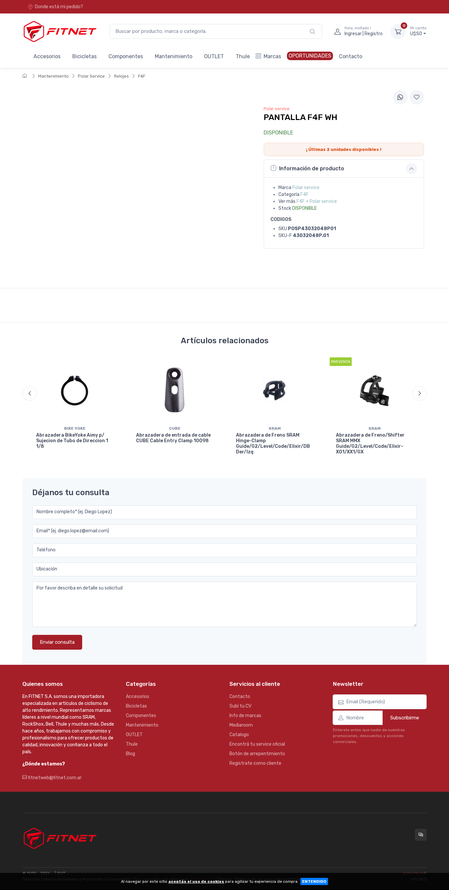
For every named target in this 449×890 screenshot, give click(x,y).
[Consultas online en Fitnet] (421, 835)
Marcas (272, 56)
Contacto (350, 56)
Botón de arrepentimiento (257, 754)
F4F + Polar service (316, 201)
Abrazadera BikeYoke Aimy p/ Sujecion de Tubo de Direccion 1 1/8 (72, 440)
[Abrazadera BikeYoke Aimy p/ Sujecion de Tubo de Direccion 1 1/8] (75, 390)
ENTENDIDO (314, 881)
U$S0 (418, 31)
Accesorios (47, 56)
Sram (275, 428)
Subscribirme (404, 718)
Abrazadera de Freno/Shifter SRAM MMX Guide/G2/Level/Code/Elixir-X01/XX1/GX (370, 443)
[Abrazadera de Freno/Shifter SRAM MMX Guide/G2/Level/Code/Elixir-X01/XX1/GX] (374, 390)
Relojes (121, 76)
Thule (243, 56)
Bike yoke (74, 428)
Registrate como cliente (255, 763)
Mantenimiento (173, 56)
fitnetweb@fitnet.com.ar (54, 778)
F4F (141, 76)
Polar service (305, 187)
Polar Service (91, 76)
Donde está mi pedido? (59, 7)
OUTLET (214, 56)
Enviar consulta (57, 642)
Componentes (125, 56)
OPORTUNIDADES (310, 56)
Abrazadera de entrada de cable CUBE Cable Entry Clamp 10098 (173, 438)
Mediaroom (241, 725)
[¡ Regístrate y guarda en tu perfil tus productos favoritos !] (417, 97)
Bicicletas (84, 56)
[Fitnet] (59, 31)
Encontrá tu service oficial (257, 744)
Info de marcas (245, 715)
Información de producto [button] (311, 168)
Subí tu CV (240, 706)
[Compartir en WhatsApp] (400, 97)
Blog (130, 754)
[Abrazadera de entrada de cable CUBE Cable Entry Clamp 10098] (175, 390)
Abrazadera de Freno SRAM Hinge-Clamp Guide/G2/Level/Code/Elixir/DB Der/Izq (273, 443)
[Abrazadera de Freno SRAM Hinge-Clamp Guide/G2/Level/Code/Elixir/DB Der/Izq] (274, 390)
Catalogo (239, 734)
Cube (174, 428)
